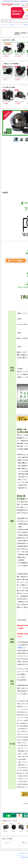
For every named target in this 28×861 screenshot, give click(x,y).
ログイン (24, 5)
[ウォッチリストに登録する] (11, 51)
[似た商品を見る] (5, 132)
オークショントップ (5, 24)
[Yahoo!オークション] (11, 3)
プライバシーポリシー (21, 855)
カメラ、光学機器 (23, 24)
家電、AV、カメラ (15, 24)
